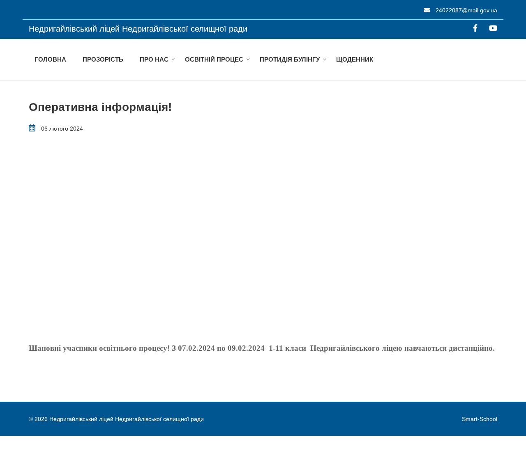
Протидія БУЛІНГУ (290, 59)
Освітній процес (214, 59)
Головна (50, 59)
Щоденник (354, 59)
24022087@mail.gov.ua (465, 10)
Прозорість (103, 59)
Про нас (154, 59)
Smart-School (479, 419)
